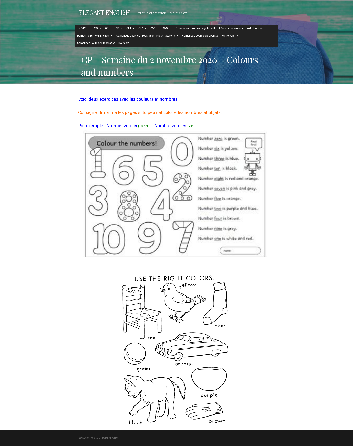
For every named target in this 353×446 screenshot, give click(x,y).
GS (106, 28)
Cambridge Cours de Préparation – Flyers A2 (103, 43)
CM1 (153, 28)
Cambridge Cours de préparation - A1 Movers (208, 35)
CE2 (140, 28)
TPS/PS (82, 28)
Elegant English (104, 12)
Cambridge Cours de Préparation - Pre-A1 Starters (145, 35)
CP (117, 28)
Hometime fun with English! (93, 35)
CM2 (165, 28)
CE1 (128, 28)
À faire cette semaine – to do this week (241, 28)
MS (96, 28)
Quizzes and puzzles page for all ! (195, 28)
